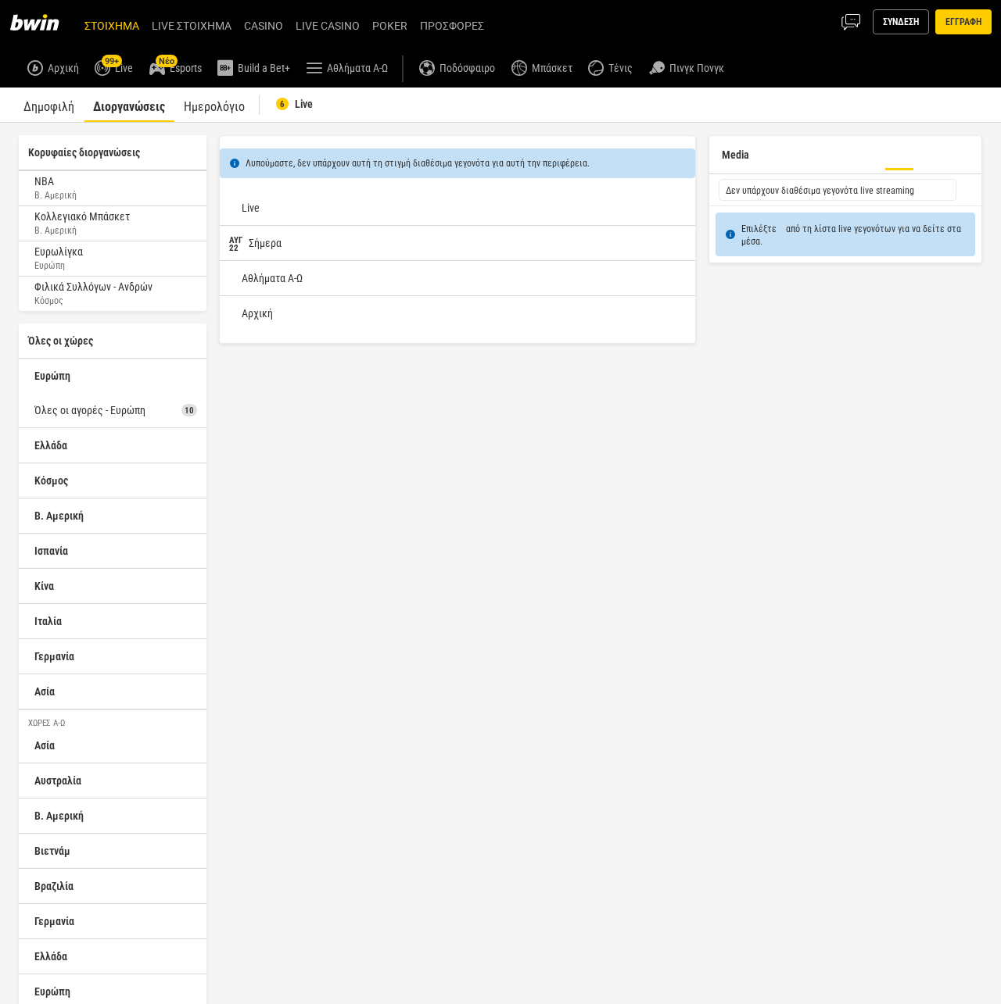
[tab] (49, 105)
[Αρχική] (43, 22)
